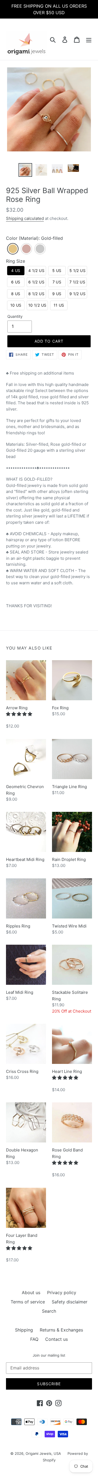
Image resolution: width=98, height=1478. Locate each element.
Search (49, 1311)
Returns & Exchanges (61, 1330)
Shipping (24, 1330)
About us (31, 1292)
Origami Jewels (38, 1453)
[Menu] (89, 39)
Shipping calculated (25, 218)
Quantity (15, 316)
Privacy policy (61, 1292)
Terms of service (28, 1302)
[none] (13, 249)
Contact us (56, 1339)
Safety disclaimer (69, 1302)
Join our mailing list (49, 1355)
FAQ (34, 1339)
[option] (25, 170)
